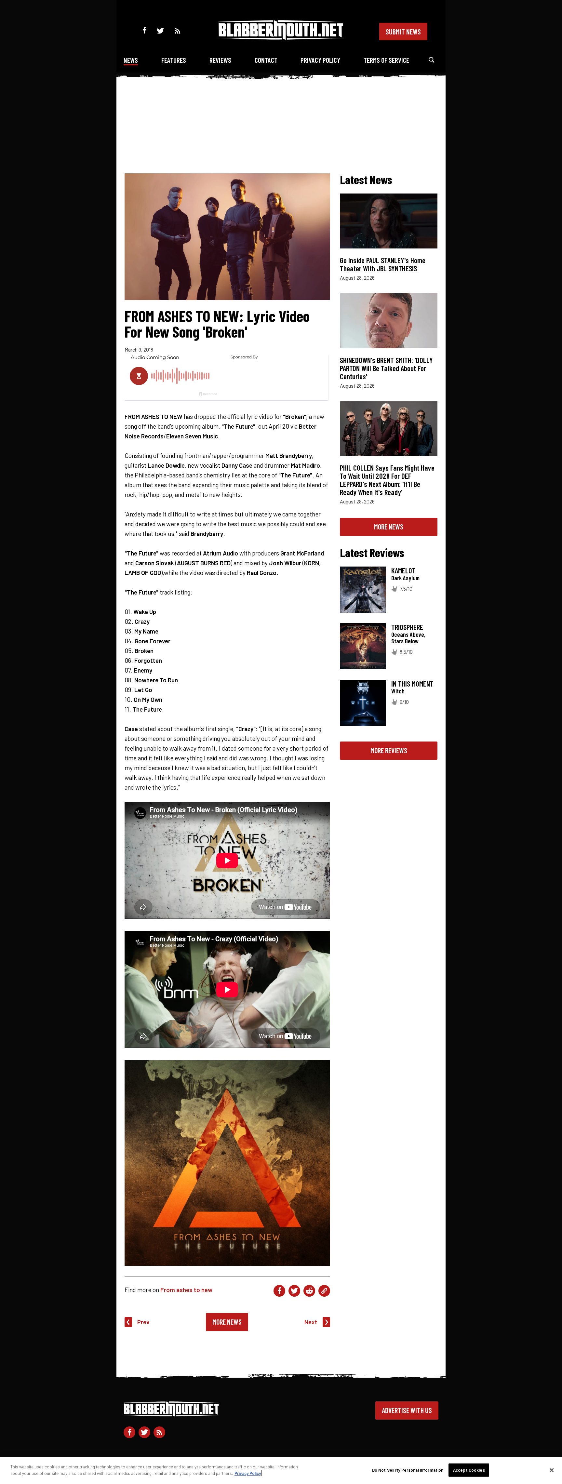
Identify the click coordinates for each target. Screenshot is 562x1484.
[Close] (551, 1470)
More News (227, 1321)
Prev (143, 1322)
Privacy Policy (320, 60)
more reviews (388, 750)
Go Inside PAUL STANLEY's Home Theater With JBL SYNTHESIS (382, 264)
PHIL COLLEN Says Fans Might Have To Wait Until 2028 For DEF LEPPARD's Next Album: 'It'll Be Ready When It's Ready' (387, 480)
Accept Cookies (469, 1470)
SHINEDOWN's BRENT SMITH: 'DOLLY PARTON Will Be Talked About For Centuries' (386, 368)
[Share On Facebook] (279, 1291)
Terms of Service (386, 60)
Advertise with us (407, 1410)
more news (388, 526)
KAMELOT (403, 570)
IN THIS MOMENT (412, 683)
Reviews (220, 60)
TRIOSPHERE (407, 627)
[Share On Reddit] (309, 1291)
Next (310, 1322)
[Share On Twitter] (294, 1291)
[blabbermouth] (281, 37)
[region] (281, 1470)
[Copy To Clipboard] (324, 1291)
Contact (266, 60)
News (131, 60)
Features (173, 60)
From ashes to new (186, 1289)
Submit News (403, 31)
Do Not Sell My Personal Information (408, 1470)
